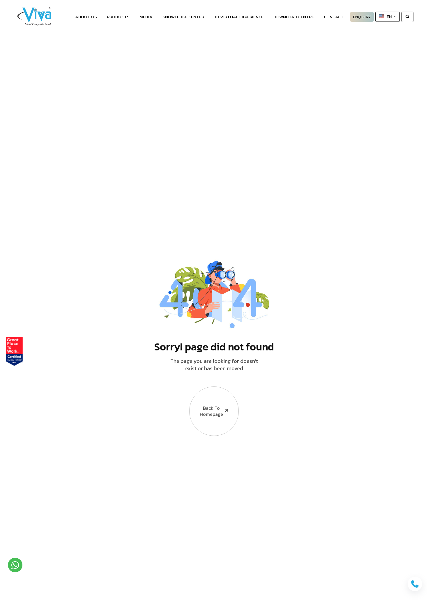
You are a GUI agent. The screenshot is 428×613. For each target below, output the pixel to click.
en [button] (389, 17)
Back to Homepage (211, 411)
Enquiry (362, 16)
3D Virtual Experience (238, 16)
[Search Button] (407, 17)
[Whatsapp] (15, 565)
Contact (334, 16)
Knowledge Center (183, 16)
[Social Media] (420, 124)
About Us (86, 16)
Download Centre (293, 16)
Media (146, 16)
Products (118, 16)
